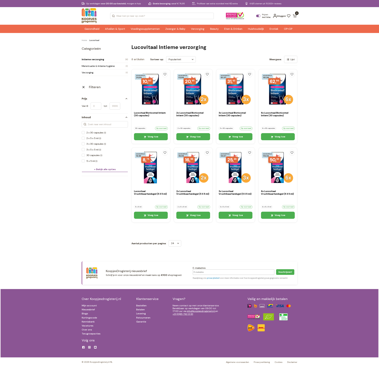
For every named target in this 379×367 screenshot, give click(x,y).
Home (84, 40)
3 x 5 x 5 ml (93, 149)
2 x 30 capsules (96, 132)
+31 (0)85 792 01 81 (183, 314)
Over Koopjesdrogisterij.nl (101, 299)
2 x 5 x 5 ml (93, 138)
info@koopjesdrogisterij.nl (201, 311)
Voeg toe (152, 136)
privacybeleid (213, 278)
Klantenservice (147, 299)
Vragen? (179, 299)
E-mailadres (199, 268)
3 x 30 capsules (96, 143)
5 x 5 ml (91, 161)
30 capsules (94, 155)
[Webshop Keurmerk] (235, 16)
